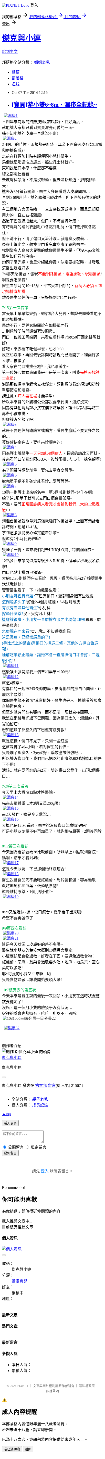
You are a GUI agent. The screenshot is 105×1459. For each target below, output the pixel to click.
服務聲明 (52, 1391)
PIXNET (22, 1386)
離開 (28, 1449)
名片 (16, 84)
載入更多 (10, 1123)
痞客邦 (41, 1085)
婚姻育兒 (42, 62)
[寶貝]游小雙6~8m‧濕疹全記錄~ (54, 104)
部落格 (17, 78)
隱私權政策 (87, 1386)
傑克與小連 (21, 38)
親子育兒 (40, 1099)
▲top (6, 1114)
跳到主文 (10, 52)
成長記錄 (40, 1105)
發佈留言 (10, 1153)
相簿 (16, 72)
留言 (52, 1085)
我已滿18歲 (12, 1449)
